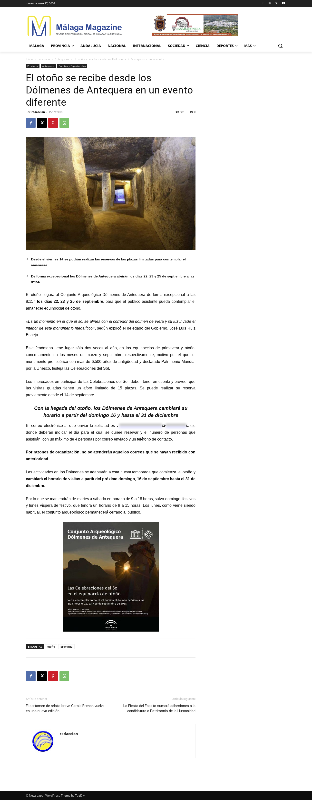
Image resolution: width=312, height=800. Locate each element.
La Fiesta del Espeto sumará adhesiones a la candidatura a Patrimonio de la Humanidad (159, 708)
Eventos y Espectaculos (72, 66)
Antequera (62, 59)
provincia (66, 646)
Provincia (44, 59)
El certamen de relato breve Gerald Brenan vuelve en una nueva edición (65, 708)
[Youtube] (283, 3)
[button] (280, 46)
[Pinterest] (53, 123)
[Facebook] (263, 3)
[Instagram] (270, 3)
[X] (276, 3)
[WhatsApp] (64, 123)
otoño (51, 646)
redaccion (38, 112)
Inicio (29, 59)
